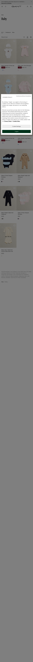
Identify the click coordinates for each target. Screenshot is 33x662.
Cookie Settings (16, 126)
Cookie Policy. (16, 121)
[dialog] (16, 114)
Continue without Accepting (23, 96)
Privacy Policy (7, 121)
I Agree (16, 131)
